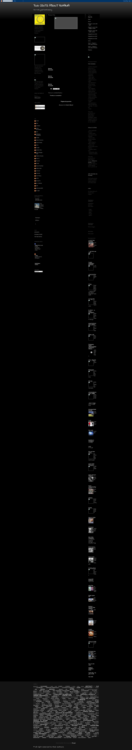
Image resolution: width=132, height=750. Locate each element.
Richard (37, 163)
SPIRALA (37, 220)
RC (46, 725)
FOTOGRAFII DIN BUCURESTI (91, 652)
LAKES (51, 709)
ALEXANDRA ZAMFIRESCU (68, 687)
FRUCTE (38, 703)
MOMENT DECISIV (92, 714)
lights (84, 709)
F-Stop (36, 255)
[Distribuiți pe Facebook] (57, 89)
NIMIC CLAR (59, 716)
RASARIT (88, 724)
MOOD (42, 715)
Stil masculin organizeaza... (95, 589)
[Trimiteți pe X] (56, 89)
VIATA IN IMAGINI (38, 736)
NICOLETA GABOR (43, 716)
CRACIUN (47, 697)
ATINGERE (75, 690)
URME (59, 735)
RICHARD (75, 725)
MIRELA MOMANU (45, 714)
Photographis (91, 370)
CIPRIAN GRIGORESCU (40, 695)
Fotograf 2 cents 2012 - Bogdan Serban (92, 28)
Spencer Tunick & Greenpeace (38, 257)
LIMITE (88, 709)
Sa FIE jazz (95, 432)
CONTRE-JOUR (67, 695)
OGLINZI (74, 717)
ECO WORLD (95, 699)
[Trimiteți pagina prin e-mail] (51, 88)
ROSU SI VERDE (58, 727)
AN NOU (97, 687)
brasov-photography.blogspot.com (92, 487)
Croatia (87, 697)
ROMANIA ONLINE (38, 234)
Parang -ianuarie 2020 (95, 328)
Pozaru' (87, 723)
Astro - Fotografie (92, 360)
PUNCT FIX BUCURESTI (76, 724)
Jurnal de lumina (92, 274)
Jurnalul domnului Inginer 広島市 (92, 393)
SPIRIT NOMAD (40, 731)
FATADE (73, 701)
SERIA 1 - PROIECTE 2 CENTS (73, 728)
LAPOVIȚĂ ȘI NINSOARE (62, 709)
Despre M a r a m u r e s (39, 246)
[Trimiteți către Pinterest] (59, 89)
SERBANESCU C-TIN (56, 728)
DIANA (64, 698)
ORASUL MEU (83, 717)
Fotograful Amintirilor (90, 619)
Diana (37, 145)
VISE (82, 736)
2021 (78, 686)
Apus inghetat (95, 277)
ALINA (78, 687)
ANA (36, 689)
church (77, 694)
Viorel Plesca (38, 176)
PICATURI (53, 721)
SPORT (49, 731)
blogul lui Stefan (91, 517)
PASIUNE (78, 719)
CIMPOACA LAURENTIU (38, 135)
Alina (37, 123)
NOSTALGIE (86, 716)
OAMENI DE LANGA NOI (45, 717)
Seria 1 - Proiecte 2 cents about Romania (92, 44)
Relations (90, 50)
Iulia (90, 707)
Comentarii (38, 108)
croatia (95, 643)
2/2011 (60, 686)
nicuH (89, 446)
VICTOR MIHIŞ (50, 736)
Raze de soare (94, 724)
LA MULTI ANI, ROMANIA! (91, 241)
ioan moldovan (39, 183)
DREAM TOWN (56, 699)
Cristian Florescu (65, 697)
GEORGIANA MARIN (47, 705)
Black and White (75, 692)
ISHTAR (75, 707)
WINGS (44, 737)
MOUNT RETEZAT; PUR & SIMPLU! (92, 324)
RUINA (75, 727)
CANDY (61, 693)
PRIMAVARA (44, 724)
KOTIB (43, 709)
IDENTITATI (49, 706)
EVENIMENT (56, 701)
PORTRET (68, 723)
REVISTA (68, 725)
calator (47, 693)
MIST (71, 714)
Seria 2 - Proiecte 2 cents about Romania (92, 47)
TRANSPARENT (71, 733)
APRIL (72, 689)
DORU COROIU (36, 699)
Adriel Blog (90, 585)
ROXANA (68, 727)
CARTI (77, 693)
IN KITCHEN (90, 706)
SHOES (41, 729)
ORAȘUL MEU (93, 717)
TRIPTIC (88, 733)
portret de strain (78, 723)
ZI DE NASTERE (67, 737)
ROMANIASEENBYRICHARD (92, 410)
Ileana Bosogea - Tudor (39, 153)
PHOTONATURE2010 (40, 721)
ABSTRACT (88, 686)
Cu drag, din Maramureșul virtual (37, 249)
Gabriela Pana (39, 150)
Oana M (37, 158)
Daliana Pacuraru (39, 140)
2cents (37, 121)
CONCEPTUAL (56, 695)
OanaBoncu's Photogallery (91, 440)
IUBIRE (84, 707)
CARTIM (84, 693)
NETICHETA (37, 232)
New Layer (90, 430)
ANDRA (42, 689)
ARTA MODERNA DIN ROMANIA (61, 690)
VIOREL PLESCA (71, 736)
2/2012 (67, 686)
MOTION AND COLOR (65, 715)
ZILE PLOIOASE (82, 737)
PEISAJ (94, 719)
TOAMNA (54, 733)
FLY (43, 702)
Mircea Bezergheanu (90, 712)
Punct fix (90, 17)
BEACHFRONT (46, 691)
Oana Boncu (58, 717)
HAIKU (89, 188)
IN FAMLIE (83, 706)
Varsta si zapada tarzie (91, 405)
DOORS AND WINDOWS (88, 698)
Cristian (37, 137)
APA (66, 689)
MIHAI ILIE (51, 712)
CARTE (71, 693)
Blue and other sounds (91, 452)
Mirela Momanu (91, 547)
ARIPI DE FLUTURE (44, 690)
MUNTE (86, 715)
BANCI (35, 691)
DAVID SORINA (55, 698)
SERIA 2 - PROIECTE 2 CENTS (90, 728)
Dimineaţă (90, 442)
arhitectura (35, 690)
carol (67, 693)
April (37, 132)
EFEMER (39, 701)
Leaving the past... (95, 530)
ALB (97, 686)
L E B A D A (95, 266)
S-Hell (89, 420)
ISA (70, 707)
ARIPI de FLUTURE (92, 642)
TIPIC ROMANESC (92, 64)
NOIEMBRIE (73, 716)
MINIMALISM (79, 712)
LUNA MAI (49, 711)
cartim (37, 178)
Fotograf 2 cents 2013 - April (92, 24)
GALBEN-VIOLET (91, 703)
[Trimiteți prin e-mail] (53, 89)
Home (89, 41)
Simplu (90, 284)
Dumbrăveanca (95, 622)
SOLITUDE (82, 730)
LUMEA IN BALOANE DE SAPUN (83, 710)
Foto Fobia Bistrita (38, 236)
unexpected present (95, 510)
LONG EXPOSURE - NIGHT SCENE (56, 710)
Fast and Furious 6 (95, 599)
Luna (42, 711)
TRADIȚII (63, 733)
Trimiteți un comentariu (55, 95)
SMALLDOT (66, 729)
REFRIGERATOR (59, 725)
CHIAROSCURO (37, 694)
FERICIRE (81, 701)
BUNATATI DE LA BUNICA (38, 693)
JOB (95, 707)
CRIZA (81, 697)
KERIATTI (35, 709)
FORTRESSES (57, 702)
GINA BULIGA (64, 705)
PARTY (67, 719)
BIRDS (65, 691)
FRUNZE (50, 703)
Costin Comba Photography (91, 464)
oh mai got (90, 447)
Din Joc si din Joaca (91, 664)
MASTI (44, 712)
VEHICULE (87, 735)
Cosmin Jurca (93, 695)
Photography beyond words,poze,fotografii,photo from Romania (92, 347)
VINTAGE (59, 736)
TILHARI (97, 732)
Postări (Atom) (69, 105)
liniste (95, 709)
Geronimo (57, 705)
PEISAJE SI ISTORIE (92, 128)
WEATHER (94, 736)
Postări (37, 106)
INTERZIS (45, 707)
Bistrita (50, 68)
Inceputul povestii (95, 423)
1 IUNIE (51, 686)
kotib (37, 186)
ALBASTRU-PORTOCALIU (52, 687)
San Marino (95, 362)
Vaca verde (90, 677)
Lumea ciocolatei (95, 244)
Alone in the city (95, 478)
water (88, 736)
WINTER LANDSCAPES (55, 737)
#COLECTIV (35, 686)
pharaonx (90, 498)
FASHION (65, 701)
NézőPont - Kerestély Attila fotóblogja (91, 607)
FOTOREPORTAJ (80, 702)
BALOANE (94, 690)
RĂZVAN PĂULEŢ (37, 725)
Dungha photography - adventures (91, 263)
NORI (79, 716)
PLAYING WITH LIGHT (50, 723)
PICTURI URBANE (72, 721)
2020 (73, 686)
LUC (71, 710)
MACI (56, 711)
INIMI (97, 706)
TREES (80, 733)
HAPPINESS (84, 705)
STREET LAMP (37, 732)
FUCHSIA (56, 703)
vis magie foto (91, 299)
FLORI (97, 701)
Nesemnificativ (95, 337)
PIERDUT (82, 721)
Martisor (36, 712)
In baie (76, 706)
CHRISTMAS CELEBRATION (62, 694)
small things (56, 729)
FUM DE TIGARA (66, 703)
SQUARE (56, 731)
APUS (82, 689)
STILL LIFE (63, 731)
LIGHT (78, 709)
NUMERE (93, 716)
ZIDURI (74, 737)
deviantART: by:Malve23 (90, 580)
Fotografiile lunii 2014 (92, 34)
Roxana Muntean (39, 166)
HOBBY (90, 705)
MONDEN (35, 715)
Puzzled (90, 508)
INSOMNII (38, 707)
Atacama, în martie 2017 (95, 396)
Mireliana (57, 714)
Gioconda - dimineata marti (38, 199)
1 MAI (56, 686)
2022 (82, 686)
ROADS (84, 725)
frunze (43, 703)
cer (95, 693)
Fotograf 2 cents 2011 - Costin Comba (92, 31)
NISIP (67, 716)
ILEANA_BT (58, 706)
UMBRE (43, 735)
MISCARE (64, 714)
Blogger (74, 743)
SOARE (74, 729)
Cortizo (86, 695)
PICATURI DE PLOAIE (61, 721)
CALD (54, 693)
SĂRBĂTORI (35, 728)
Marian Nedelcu (78, 711)
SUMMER (47, 732)
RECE (52, 725)
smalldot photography (91, 630)
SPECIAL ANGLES (94, 729)
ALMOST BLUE (88, 687)
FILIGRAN (89, 701)
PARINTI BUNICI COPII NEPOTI (55, 719)
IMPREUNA (69, 706)
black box (90, 381)
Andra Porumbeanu (38, 129)
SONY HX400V (95, 413)
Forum (89, 21)
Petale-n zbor (91, 334)
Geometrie (36, 705)
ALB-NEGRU (39, 687)
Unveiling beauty (92, 568)
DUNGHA (81, 700)
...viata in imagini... (92, 403)
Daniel (37, 698)
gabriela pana (78, 703)
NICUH (51, 716)
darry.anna (38, 181)
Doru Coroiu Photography (91, 537)
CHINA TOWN (48, 694)
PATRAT (85, 719)
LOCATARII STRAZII (38, 710)
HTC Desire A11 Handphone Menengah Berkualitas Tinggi (92, 541)
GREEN (70, 705)
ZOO (89, 737)
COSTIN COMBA (37, 697)
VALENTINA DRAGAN (75, 735)
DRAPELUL (46, 699)
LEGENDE (72, 709)
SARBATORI (94, 727)
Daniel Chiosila (39, 142)
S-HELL (82, 727)
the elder (38, 191)
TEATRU (69, 732)
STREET (92, 731)
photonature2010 (39, 188)
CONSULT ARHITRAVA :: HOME (91, 669)
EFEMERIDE (91, 527)
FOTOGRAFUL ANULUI (69, 702)
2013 (95, 610)
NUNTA (35, 717)
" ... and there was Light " (92, 252)
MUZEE (92, 715)
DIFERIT (76, 698)
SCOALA (47, 728)
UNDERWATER (51, 735)
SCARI (41, 728)
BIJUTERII (59, 691)
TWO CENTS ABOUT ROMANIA (51, 6)
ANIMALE (61, 689)
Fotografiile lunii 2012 (92, 38)
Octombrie (67, 717)
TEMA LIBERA (78, 732)
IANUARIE (96, 705)
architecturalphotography (92, 689)
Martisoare (37, 218)
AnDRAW (38, 126)
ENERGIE (48, 701)
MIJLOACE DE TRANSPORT (64, 712)
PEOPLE (56, 720)
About (89, 19)
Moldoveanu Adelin (80, 714)
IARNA (36, 706)
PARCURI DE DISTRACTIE (39, 719)
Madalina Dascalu (39, 156)
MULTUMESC (77, 715)
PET (63, 720)
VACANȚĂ (65, 735)
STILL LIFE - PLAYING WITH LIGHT (78, 731)
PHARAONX (73, 720)
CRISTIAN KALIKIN (74, 697)
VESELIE (95, 735)
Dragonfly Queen (95, 467)
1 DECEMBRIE (43, 686)
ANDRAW (52, 689)
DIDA (69, 698)
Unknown (38, 171)
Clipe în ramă (91, 557)
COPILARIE (79, 695)
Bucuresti (50, 69)
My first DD (91, 581)
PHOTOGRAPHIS (88, 720)
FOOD (49, 702)
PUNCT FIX (53, 724)
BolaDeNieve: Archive (37, 264)
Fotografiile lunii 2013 (92, 36)
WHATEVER (36, 737)
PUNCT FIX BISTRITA (63, 724)
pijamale (89, 721)
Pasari (73, 719)
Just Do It (95, 549)
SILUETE (48, 729)
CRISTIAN (54, 697)
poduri (60, 723)
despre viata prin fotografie (92, 475)
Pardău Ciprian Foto (91, 596)
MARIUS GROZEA (88, 711)
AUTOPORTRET (85, 690)
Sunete (54, 732)
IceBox (42, 706)
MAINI (69, 711)
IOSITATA (64, 707)
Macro (63, 711)
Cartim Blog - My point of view (92, 673)
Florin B (38, 702)
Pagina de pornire (66, 101)
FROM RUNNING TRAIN (92, 702)
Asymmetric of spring (95, 500)
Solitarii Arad (38, 168)
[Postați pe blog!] (55, 89)
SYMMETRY (61, 732)
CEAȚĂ (91, 693)
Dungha (37, 147)
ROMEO (46, 727)
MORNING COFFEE (52, 715)
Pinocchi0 (38, 161)
